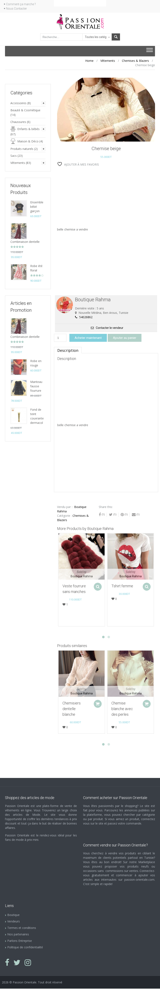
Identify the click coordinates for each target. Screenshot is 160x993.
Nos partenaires (18, 934)
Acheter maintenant (88, 338)
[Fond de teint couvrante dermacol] (18, 415)
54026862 (85, 317)
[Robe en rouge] (18, 367)
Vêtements (107, 61)
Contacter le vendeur (109, 327)
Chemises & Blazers (135, 61)
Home (89, 61)
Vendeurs (13, 921)
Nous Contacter (16, 8)
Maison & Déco (28, 141)
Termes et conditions (21, 928)
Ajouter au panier (124, 338)
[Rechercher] (116, 37)
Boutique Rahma (82, 576)
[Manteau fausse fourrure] (18, 388)
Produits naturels (21, 149)
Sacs (13, 156)
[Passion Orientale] (80, 21)
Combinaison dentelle (25, 242)
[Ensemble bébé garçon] (18, 208)
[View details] (82, 556)
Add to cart (98, 704)
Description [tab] (67, 350)
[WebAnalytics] (8, 991)
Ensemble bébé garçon (36, 206)
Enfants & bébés (28, 129)
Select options (98, 587)
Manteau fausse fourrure (36, 386)
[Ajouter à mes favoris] (59, 538)
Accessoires (18, 103)
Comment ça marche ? (21, 4)
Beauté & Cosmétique (25, 110)
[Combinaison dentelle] (18, 231)
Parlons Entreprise (19, 941)
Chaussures (18, 122)
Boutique (13, 915)
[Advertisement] (106, 198)
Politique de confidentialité (25, 947)
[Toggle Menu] (149, 51)
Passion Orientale (24, 982)
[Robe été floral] (18, 272)
